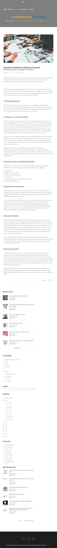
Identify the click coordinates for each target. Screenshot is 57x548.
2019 (6, 436)
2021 (6, 431)
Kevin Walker (8, 452)
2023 (6, 426)
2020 (6, 433)
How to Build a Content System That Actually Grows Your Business (21, 305)
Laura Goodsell (8, 447)
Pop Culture (8, 381)
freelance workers (22, 125)
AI (5, 369)
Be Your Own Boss (39, 80)
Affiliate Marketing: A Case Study (16, 494)
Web (6, 362)
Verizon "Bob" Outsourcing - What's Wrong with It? (21, 340)
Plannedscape (9, 241)
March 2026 (9, 414)
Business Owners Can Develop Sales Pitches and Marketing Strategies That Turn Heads (21, 509)
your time (7, 107)
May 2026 (8, 409)
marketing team (20, 136)
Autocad (7, 364)
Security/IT (7, 366)
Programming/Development (12, 359)
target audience (12, 227)
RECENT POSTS (8, 398)
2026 (6, 400)
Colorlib (49, 545)
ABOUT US (24, 9)
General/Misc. (8, 378)
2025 (6, 421)
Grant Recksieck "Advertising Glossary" (18, 296)
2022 (6, 429)
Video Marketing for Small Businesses (18, 487)
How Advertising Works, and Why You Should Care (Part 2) (21, 471)
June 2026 (8, 407)
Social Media (8, 376)
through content (40, 222)
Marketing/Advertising (10, 374)
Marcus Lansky (12, 72)
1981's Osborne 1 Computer (16, 323)
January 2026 (9, 419)
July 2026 (8, 405)
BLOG (15, 9)
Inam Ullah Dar (8, 459)
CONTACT (31, 9)
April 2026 (8, 412)
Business (7, 371)
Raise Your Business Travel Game (17, 314)
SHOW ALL (17, 348)
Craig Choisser (8, 450)
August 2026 (9, 402)
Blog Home (9, 21)
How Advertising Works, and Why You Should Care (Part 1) (21, 479)
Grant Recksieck (9, 454)
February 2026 (9, 417)
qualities (42, 168)
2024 (6, 424)
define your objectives (45, 152)
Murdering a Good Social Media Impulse (19, 332)
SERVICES (10, 9)
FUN (19, 9)
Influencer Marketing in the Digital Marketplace (20, 501)
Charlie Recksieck (9, 445)
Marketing (18, 21)
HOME (5, 9)
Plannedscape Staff (9, 462)
